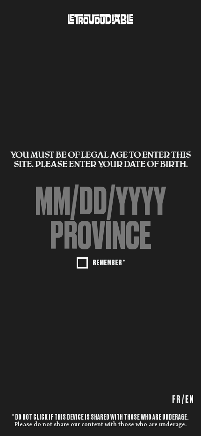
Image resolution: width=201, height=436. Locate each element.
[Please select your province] (100, 235)
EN (189, 399)
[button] (100, 235)
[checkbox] (101, 262)
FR (176, 399)
